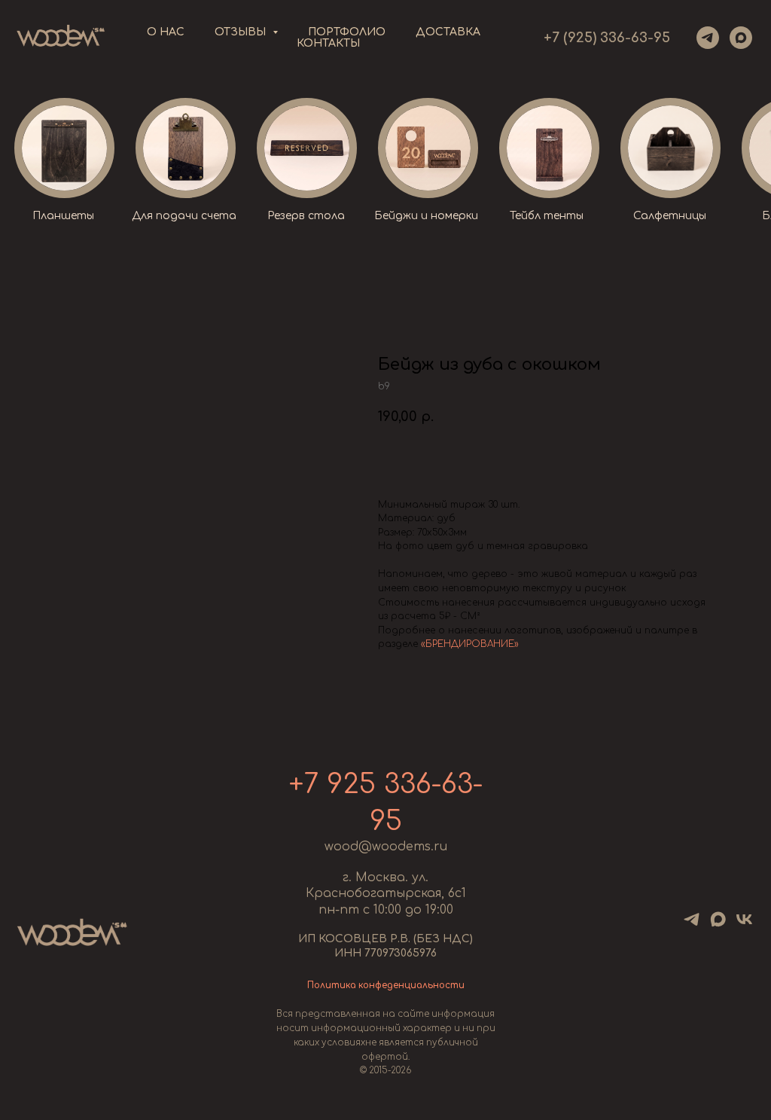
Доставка (448, 32)
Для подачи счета (184, 215)
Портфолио (347, 32)
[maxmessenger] (741, 37)
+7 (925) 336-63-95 (607, 37)
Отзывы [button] (242, 32)
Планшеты (63, 215)
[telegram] (707, 37)
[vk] (744, 924)
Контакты (328, 43)
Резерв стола (306, 215)
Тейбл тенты (547, 215)
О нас (165, 32)
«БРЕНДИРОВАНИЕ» (470, 644)
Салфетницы (669, 215)
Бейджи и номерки (426, 215)
